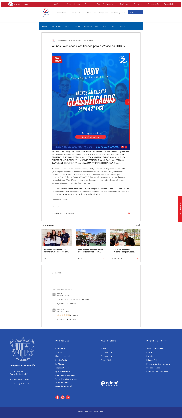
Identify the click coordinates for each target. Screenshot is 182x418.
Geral (67, 26)
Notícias (44, 26)
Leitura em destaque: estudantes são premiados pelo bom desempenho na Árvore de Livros (123, 251)
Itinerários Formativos (91, 26)
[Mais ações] (128, 40)
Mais (121, 26)
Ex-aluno (77, 26)
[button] (77, 12)
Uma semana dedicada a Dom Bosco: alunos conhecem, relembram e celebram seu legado (90, 251)
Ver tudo (138, 225)
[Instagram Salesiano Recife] (62, 397)
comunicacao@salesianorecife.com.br (22, 384)
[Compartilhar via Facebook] (53, 207)
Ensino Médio (107, 360)
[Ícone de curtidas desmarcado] (58, 303)
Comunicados (56, 26)
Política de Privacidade (65, 375)
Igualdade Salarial (62, 371)
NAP (104, 26)
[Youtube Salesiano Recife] (68, 397)
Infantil (113, 26)
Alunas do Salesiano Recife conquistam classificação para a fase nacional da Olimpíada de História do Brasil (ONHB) (56, 251)
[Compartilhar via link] (58, 207)
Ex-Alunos (59, 364)
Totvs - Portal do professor (66, 379)
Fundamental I (107, 352)
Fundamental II (57, 199)
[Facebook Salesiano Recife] (57, 397)
